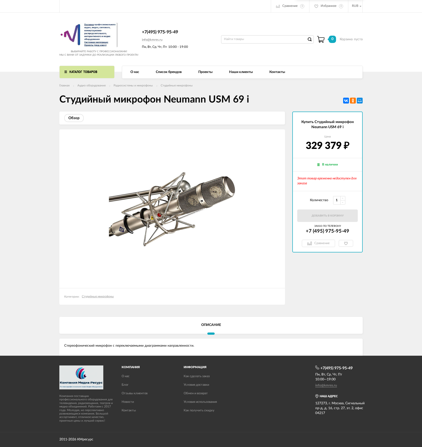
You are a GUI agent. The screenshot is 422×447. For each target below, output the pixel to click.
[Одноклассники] (353, 101)
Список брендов (169, 72)
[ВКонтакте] (346, 101)
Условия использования (200, 402)
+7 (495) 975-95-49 (327, 231)
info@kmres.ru (152, 40)
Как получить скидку (199, 410)
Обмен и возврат (196, 393)
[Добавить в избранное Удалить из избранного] (346, 243)
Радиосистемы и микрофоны (133, 85)
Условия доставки (196, 384)
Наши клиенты (241, 72)
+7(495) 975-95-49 (160, 32)
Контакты (277, 72)
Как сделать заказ (197, 376)
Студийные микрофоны (177, 85)
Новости (128, 402)
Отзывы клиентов (135, 393)
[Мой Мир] (360, 101)
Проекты (205, 72)
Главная (64, 85)
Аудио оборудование (91, 85)
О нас (134, 72)
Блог (125, 384)
